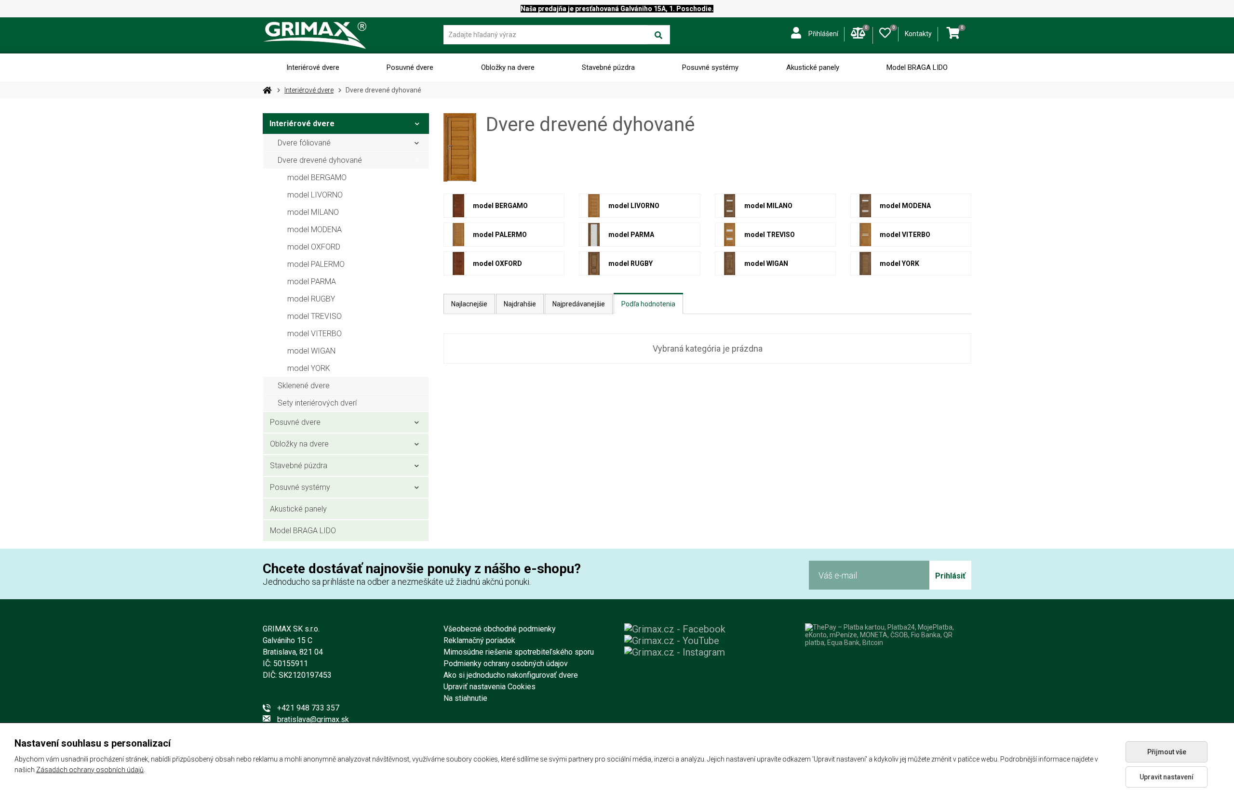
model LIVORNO (315, 194)
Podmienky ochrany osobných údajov (505, 663)
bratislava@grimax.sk (313, 719)
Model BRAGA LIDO (917, 67)
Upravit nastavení (1167, 777)
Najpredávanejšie (578, 304)
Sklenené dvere (304, 385)
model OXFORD (313, 246)
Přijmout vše (1166, 752)
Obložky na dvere (508, 67)
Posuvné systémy (710, 67)
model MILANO (313, 212)
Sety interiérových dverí (317, 403)
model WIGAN (311, 350)
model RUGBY (311, 298)
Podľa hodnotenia (648, 304)
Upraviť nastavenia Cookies (489, 686)
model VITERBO (314, 333)
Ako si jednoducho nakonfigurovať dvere (510, 675)
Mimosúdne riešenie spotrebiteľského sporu (518, 652)
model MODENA (314, 229)
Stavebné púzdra (608, 67)
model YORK (308, 368)
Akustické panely (812, 67)
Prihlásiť (950, 575)
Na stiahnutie (465, 698)
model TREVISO (314, 316)
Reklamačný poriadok (479, 640)
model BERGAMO (317, 177)
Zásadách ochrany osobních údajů (90, 770)
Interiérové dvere (312, 67)
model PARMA (311, 281)
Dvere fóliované (304, 142)
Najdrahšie (520, 304)
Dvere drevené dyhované (320, 160)
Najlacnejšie (469, 304)
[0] (885, 31)
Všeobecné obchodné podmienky (499, 628)
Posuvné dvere (410, 67)
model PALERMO (316, 264)
